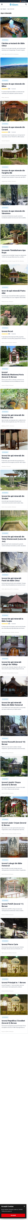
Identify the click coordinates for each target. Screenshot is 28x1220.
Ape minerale (5, 80)
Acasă (4, 9)
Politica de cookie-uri (7, 1211)
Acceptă (13, 1215)
